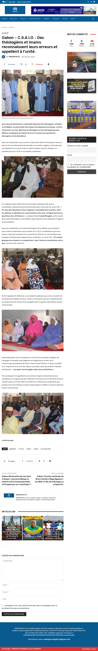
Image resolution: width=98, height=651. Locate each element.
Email (69, 155)
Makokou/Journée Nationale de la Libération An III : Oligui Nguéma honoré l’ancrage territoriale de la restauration (12, 534)
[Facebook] (88, 1)
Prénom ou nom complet (77, 145)
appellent (12, 449)
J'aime (71, 40)
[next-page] (7, 544)
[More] (48, 64)
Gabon (29, 449)
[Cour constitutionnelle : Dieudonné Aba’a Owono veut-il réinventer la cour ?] (32, 528)
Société (11, 27)
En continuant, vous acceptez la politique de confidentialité (80, 165)
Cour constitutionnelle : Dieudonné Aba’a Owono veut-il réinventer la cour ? (33, 535)
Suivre (81, 40)
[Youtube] (94, 1)
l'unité (36, 449)
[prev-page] (3, 544)
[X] (91, 1)
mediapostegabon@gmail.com (57, 639)
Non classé (11, 527)
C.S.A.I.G (21, 449)
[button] (93, 18)
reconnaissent (46, 449)
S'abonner (92, 40)
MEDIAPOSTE (14, 57)
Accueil (4, 27)
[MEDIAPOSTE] (4, 56)
